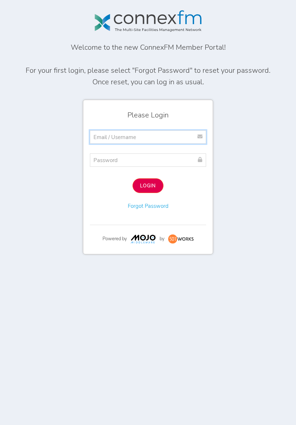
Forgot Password (148, 206)
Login (148, 186)
